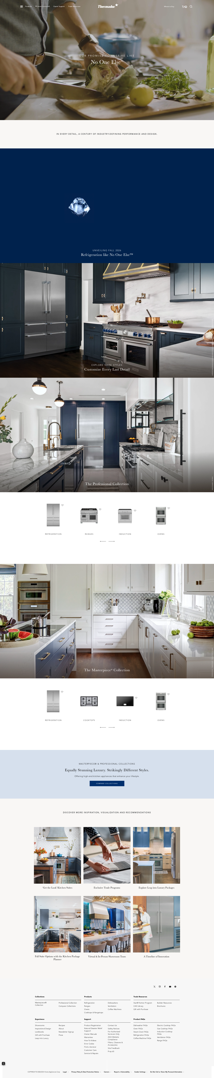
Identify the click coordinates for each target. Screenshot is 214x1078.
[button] (21, 6)
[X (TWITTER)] (154, 986)
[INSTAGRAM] (160, 986)
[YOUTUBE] (170, 986)
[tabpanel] (53, 518)
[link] (190, 7)
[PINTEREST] (175, 986)
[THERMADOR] (108, 5)
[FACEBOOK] (165, 986)
